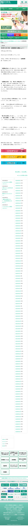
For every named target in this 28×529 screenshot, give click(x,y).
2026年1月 (17, 198)
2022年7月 (17, 303)
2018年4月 (17, 431)
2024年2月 (17, 255)
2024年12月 (18, 230)
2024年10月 (18, 235)
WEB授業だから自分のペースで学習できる (14, 453)
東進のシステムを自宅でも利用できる (5, 453)
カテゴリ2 (4, 441)
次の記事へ (24, 171)
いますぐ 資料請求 (17, 35)
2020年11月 (18, 353)
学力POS (10, 34)
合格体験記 (11, 8)
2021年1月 (17, 348)
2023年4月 (17, 280)
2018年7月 (17, 424)
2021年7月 (17, 333)
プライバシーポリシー (20, 518)
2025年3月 (17, 223)
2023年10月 (18, 265)
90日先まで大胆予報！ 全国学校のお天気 (14, 507)
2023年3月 (17, 283)
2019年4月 (17, 401)
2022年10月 (18, 296)
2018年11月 (18, 413)
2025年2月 (17, 225)
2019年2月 (17, 406)
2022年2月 (17, 316)
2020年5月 (17, 368)
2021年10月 (18, 326)
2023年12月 (18, 260)
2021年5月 (17, 338)
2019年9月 (17, 388)
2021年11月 (18, 323)
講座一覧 (3, 34)
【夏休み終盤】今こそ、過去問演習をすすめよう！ (7, 201)
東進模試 (5, 471)
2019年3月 (17, 403)
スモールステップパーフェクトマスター (14, 466)
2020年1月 (17, 378)
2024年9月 (17, 238)
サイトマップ (15, 478)
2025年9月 (17, 208)
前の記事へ (17, 171)
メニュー (26, 3)
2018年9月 (17, 419)
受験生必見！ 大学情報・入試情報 (14, 509)
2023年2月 (17, 285)
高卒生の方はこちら (10, 38)
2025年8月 (17, 210)
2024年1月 (17, 258)
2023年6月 (17, 275)
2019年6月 (17, 396)
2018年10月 (18, 416)
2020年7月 (17, 363)
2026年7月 (17, 183)
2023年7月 (17, 273)
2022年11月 (18, 293)
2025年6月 (17, 215)
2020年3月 (17, 373)
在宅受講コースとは (4, 9)
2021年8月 (17, 331)
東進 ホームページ (22, 3)
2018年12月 (18, 411)
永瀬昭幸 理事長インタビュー (7, 478)
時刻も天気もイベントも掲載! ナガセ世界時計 (14, 514)
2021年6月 (17, 336)
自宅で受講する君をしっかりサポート (23, 453)
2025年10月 (18, 205)
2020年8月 (17, 361)
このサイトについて (7, 516)
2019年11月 (18, 383)
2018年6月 (17, 426)
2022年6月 (17, 306)
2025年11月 (18, 203)
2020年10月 (18, 356)
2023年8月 (17, 270)
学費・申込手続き (22, 465)
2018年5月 (17, 429)
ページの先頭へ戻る (22, 175)
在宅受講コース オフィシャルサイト (6, 3)
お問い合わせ (7, 518)
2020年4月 (17, 371)
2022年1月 (17, 318)
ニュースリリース (14, 520)
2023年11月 (18, 263)
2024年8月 (17, 240)
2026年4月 (17, 190)
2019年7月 (17, 393)
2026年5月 (17, 188)
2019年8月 (17, 391)
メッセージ (24, 37)
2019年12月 (18, 381)
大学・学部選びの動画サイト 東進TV (14, 505)
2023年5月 (17, 278)
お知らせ (4, 439)
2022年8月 (17, 301)
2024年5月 (17, 248)
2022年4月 (17, 311)
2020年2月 (17, 376)
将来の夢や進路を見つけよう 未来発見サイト (14, 512)
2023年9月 (17, 268)
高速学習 (5, 465)
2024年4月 (17, 250)
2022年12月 (18, 290)
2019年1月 (17, 408)
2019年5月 (17, 398)
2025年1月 (17, 228)
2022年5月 (17, 308)
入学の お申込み (24, 35)
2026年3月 (17, 193)
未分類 (3, 445)
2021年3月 (17, 343)
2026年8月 (17, 180)
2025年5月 (17, 218)
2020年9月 (17, 358)
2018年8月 (17, 421)
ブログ (17, 8)
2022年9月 (17, 298)
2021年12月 (18, 321)
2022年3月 (17, 313)
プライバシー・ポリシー (22, 478)
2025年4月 (17, 220)
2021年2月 (17, 346)
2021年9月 (17, 328)
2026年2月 (17, 195)
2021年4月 (17, 341)
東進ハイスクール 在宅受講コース (8, 41)
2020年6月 (17, 366)
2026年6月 (17, 185)
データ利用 (7, 519)
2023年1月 (17, 288)
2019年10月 (18, 386)
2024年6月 (17, 245)
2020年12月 (18, 351)
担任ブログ (17, 37)
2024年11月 (18, 233)
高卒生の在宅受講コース (23, 460)
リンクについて (20, 516)
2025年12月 (18, 200)
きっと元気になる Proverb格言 (14, 510)
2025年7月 (17, 213)
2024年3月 (17, 253)
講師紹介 (24, 8)
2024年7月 (17, 243)
